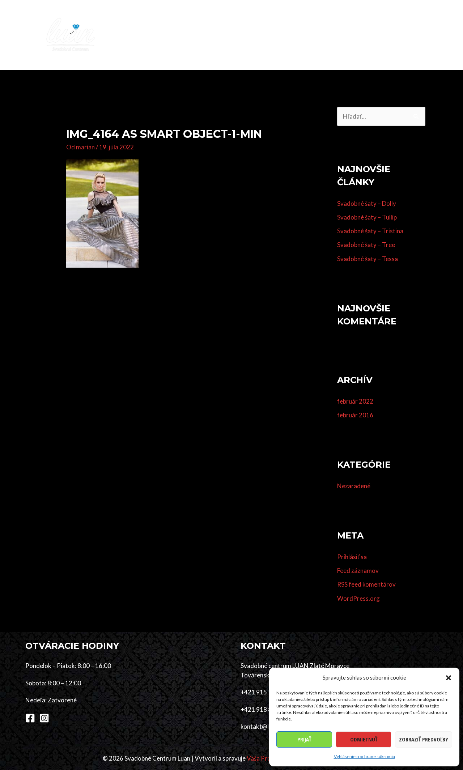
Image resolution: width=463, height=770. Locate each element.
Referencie (354, 35)
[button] (448, 677)
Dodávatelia (312, 35)
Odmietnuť (363, 739)
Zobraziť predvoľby (423, 739)
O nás (388, 35)
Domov (153, 35)
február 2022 (355, 401)
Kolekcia (187, 35)
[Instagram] (44, 718)
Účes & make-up (262, 35)
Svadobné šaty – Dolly (366, 203)
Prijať (304, 739)
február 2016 (355, 415)
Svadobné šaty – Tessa (367, 259)
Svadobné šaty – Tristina (370, 231)
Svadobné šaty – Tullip (367, 217)
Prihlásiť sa (352, 557)
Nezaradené (353, 486)
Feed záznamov (358, 570)
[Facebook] (30, 718)
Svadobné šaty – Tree (366, 244)
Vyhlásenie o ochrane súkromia (364, 756)
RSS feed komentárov (366, 584)
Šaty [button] (217, 35)
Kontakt (420, 35)
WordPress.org (358, 598)
